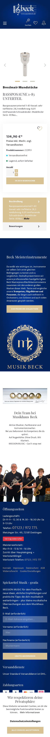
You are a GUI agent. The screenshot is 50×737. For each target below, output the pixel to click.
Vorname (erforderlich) (15, 627)
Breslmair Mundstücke (20, 87)
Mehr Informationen (30, 712)
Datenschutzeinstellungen (25, 721)
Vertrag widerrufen (13, 539)
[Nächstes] (45, 65)
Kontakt (7, 568)
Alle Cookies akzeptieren (25, 730)
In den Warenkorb (25, 181)
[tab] (25, 210)
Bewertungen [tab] (16, 226)
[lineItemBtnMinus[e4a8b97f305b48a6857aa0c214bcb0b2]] (16, 174)
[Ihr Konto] (44, 23)
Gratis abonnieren (25, 656)
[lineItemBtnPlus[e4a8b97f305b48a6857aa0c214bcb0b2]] (16, 171)
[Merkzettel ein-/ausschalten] (39, 128)
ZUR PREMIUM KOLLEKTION (24, 309)
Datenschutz (32, 568)
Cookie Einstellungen (30, 571)
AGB (43, 568)
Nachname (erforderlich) (16, 640)
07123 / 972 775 (24, 528)
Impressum (18, 568)
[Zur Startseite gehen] (25, 9)
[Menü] (5, 22)
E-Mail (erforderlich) (14, 613)
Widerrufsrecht (10, 571)
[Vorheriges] (5, 65)
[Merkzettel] (35, 23)
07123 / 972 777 (33, 559)
